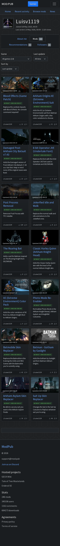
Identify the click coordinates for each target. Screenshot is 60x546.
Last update (39, 53)
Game (4, 53)
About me (22, 38)
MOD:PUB (7, 4)
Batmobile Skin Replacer (12, 349)
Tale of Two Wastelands (13, 481)
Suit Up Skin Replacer (40, 397)
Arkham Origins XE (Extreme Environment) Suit (43, 99)
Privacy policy (8, 521)
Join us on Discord (10, 464)
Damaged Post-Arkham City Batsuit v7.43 (14, 151)
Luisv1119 (8, 124)
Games (33, 4)
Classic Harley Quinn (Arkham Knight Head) (44, 252)
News (52, 11)
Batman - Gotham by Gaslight (43, 349)
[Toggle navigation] (54, 4)
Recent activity (22, 11)
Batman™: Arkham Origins (13, 308)
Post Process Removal (10, 204)
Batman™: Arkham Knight (12, 103)
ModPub (7, 446)
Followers (43, 44)
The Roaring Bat (12, 248)
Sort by (4, 63)
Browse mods (39, 11)
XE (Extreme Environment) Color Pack (14, 301)
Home (8, 11)
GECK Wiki (6, 476)
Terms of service (9, 526)
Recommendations (19, 44)
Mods (37, 38)
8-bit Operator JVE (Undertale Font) (43, 149)
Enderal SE (7, 485)
